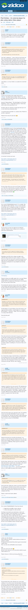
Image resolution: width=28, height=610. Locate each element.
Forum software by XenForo (5, 607)
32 (16, 26)
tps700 (6, 271)
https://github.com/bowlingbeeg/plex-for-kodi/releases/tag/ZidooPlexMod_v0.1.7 (9, 214)
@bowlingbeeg (4, 275)
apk (4, 22)
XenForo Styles (19, 608)
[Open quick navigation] (26, 15)
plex (12, 22)
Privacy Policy (25, 607)
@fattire (16, 205)
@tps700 (19, 129)
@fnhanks (3, 97)
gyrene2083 (8, 119)
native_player (8, 22)
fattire (6, 91)
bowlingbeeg (7, 42)
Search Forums (3, 12)
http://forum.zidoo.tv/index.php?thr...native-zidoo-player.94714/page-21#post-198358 (10, 466)
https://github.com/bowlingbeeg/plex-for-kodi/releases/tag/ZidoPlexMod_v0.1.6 (9, 159)
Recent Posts (9, 12)
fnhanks (6, 29)
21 (10, 26)
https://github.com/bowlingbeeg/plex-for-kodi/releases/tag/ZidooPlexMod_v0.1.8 (9, 524)
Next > (19, 26)
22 (12, 26)
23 (13, 26)
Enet (4, 195)
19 (7, 26)
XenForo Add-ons (13, 608)
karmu (6, 533)
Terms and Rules (20, 607)
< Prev (2, 26)
